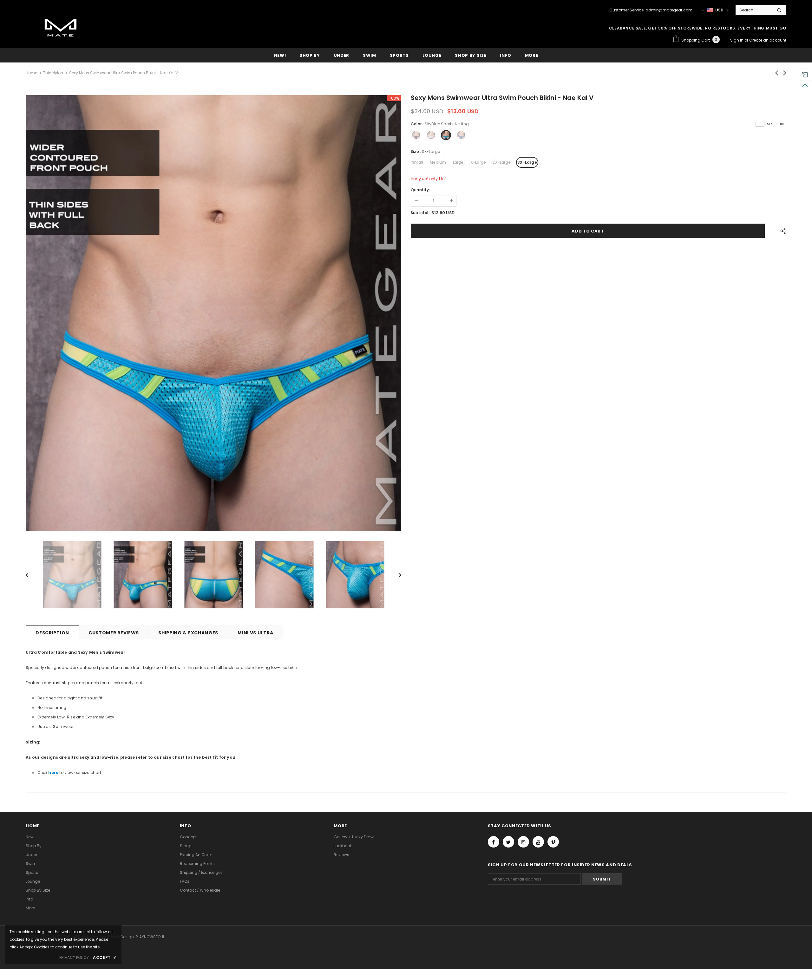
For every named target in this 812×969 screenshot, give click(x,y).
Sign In (737, 40)
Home (31, 72)
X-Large (478, 162)
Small (417, 162)
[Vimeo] (553, 842)
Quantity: (420, 190)
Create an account (767, 40)
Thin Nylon (53, 72)
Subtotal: (420, 212)
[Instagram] (523, 842)
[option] (213, 313)
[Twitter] (508, 842)
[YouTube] (538, 842)
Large (458, 162)
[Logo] (60, 29)
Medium (438, 162)
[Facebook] (493, 842)
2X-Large (502, 162)
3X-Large (527, 162)
